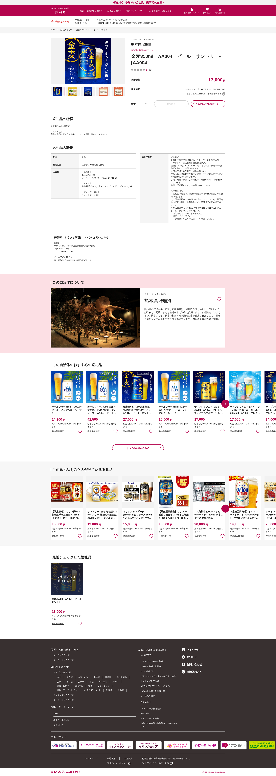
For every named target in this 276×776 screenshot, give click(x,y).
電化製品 (79, 686)
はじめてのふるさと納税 (152, 661)
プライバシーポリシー (117, 763)
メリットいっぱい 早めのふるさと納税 (158, 676)
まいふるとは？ (148, 671)
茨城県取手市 (165, 536)
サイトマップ (91, 758)
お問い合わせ (194, 664)
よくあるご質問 (148, 696)
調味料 (116, 681)
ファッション (104, 686)
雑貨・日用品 (63, 686)
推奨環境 (111, 758)
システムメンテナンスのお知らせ (112, 20)
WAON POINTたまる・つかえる (155, 686)
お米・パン (83, 677)
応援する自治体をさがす (91, 10)
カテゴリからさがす (62, 672)
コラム (56, 714)
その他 (121, 690)
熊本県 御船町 (142, 44)
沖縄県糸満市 (129, 536)
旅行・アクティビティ (67, 690)
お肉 (59, 677)
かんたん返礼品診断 (150, 681)
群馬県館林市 (93, 536)
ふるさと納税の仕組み (151, 666)
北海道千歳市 (58, 536)
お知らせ (192, 657)
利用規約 (128, 758)
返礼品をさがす (114, 10)
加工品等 (103, 681)
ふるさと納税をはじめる (160, 10)
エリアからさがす (61, 655)
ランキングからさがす (63, 695)
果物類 (97, 677)
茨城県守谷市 (200, 536)
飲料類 (70, 681)
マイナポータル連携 (150, 718)
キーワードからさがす (63, 660)
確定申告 (145, 713)
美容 (90, 686)
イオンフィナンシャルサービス (155, 763)
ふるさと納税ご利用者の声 (153, 691)
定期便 (109, 690)
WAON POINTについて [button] (223, 94)
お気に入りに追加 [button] (80, 431)
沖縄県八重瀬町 (237, 536)
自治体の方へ (194, 671)
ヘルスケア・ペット (92, 690)
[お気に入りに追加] (219, 299)
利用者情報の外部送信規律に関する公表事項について (166, 758)
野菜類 (108, 677)
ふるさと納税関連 (61, 720)
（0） (150, 70)
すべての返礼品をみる (138, 448)
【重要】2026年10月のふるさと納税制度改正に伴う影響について (126, 23)
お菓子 (81, 681)
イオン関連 (58, 725)
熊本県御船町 (58, 431)
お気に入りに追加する (208, 103)
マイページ (193, 649)
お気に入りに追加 (219, 299)
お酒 (59, 681)
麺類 (92, 681)
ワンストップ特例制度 (151, 708)
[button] (225, 404)
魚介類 (70, 677)
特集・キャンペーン (135, 10)
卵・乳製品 (122, 677)
